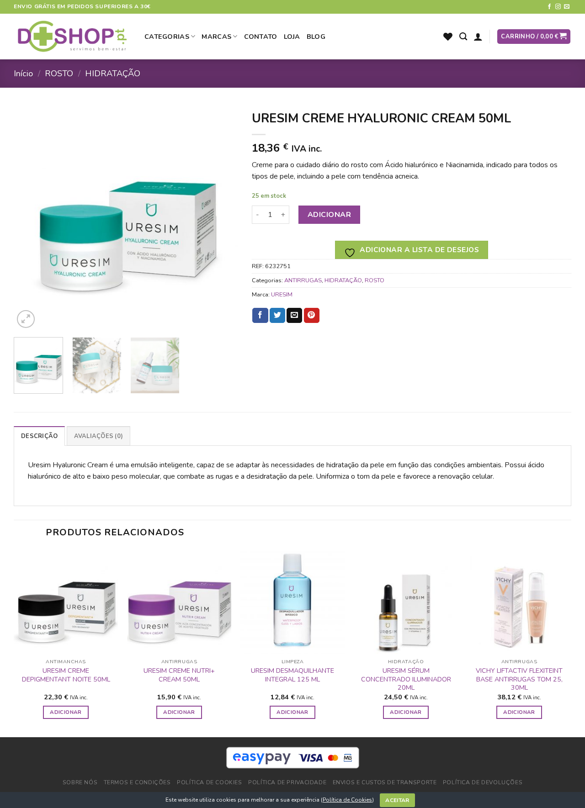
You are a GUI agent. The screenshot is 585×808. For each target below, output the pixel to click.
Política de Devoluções (482, 782)
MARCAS (216, 36)
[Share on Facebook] (260, 315)
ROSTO (59, 73)
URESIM (281, 294)
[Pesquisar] (463, 36)
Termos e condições (137, 782)
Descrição (39, 436)
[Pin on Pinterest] (311, 315)
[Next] (222, 217)
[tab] (39, 435)
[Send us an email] (566, 7)
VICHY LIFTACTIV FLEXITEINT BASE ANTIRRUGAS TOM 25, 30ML (519, 679)
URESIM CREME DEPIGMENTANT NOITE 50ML (66, 674)
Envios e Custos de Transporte (385, 782)
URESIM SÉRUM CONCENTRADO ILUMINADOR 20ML (406, 679)
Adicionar (329, 215)
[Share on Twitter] (277, 315)
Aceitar (397, 800)
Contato (260, 36)
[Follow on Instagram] (558, 7)
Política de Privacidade (287, 782)
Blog (316, 36)
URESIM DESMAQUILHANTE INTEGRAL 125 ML (292, 674)
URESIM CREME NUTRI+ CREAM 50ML (179, 674)
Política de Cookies (347, 799)
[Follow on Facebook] (549, 7)
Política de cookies (209, 782)
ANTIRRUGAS (303, 280)
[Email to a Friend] (294, 315)
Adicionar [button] (65, 712)
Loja (292, 36)
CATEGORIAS (166, 36)
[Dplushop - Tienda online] (72, 36)
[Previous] (29, 217)
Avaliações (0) (98, 436)
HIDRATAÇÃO (112, 73)
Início (23, 73)
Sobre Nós (80, 782)
